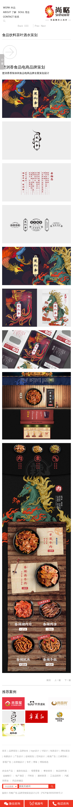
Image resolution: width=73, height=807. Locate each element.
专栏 (29, 761)
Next (43, 25)
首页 (4, 750)
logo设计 (35, 750)
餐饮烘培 (48, 770)
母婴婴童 (35, 770)
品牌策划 (13, 750)
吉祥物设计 (18, 761)
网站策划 (65, 750)
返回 (48, 679)
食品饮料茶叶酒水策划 (20, 35)
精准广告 (51, 756)
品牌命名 (24, 750)
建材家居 (42, 775)
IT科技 (31, 775)
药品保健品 (17, 780)
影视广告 (7, 761)
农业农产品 (7, 770)
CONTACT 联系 (11, 16)
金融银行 (7, 775)
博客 (35, 761)
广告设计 (19, 756)
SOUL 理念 (24, 12)
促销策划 (30, 756)
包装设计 (54, 750)
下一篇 (67, 679)
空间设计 (40, 756)
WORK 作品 (9, 7)
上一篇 (57, 679)
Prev (37, 25)
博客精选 (44, 761)
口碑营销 (62, 756)
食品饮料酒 (61, 770)
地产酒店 (19, 775)
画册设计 (8, 756)
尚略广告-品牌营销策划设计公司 (24, 792)
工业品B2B (55, 775)
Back (20, 25)
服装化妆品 (22, 770)
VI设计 (45, 750)
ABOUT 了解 (9, 12)
